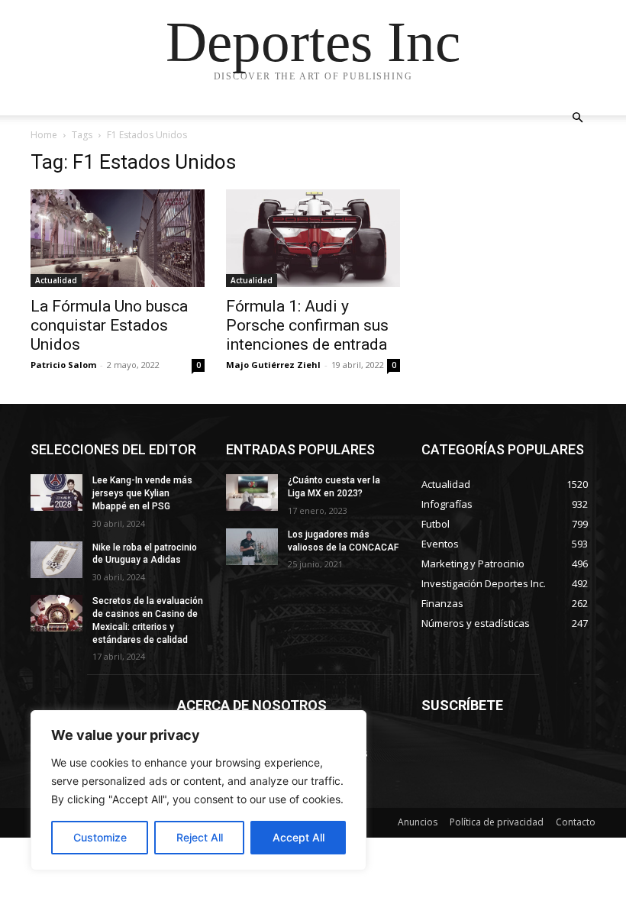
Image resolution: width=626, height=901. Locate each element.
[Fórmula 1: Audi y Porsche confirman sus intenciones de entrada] (313, 238)
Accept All (298, 837)
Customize (100, 837)
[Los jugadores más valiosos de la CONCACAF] (252, 546)
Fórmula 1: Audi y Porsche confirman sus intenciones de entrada (307, 325)
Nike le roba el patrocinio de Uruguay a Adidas (144, 554)
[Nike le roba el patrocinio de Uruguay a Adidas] (56, 559)
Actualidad (56, 280)
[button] (577, 118)
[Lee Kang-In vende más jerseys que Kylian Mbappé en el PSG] (56, 492)
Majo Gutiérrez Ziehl (273, 364)
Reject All (199, 837)
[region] (198, 790)
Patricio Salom (63, 364)
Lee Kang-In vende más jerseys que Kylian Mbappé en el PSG (142, 493)
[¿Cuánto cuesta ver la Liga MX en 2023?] (252, 492)
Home (44, 134)
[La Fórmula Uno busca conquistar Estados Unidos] (118, 238)
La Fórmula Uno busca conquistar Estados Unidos (109, 325)
